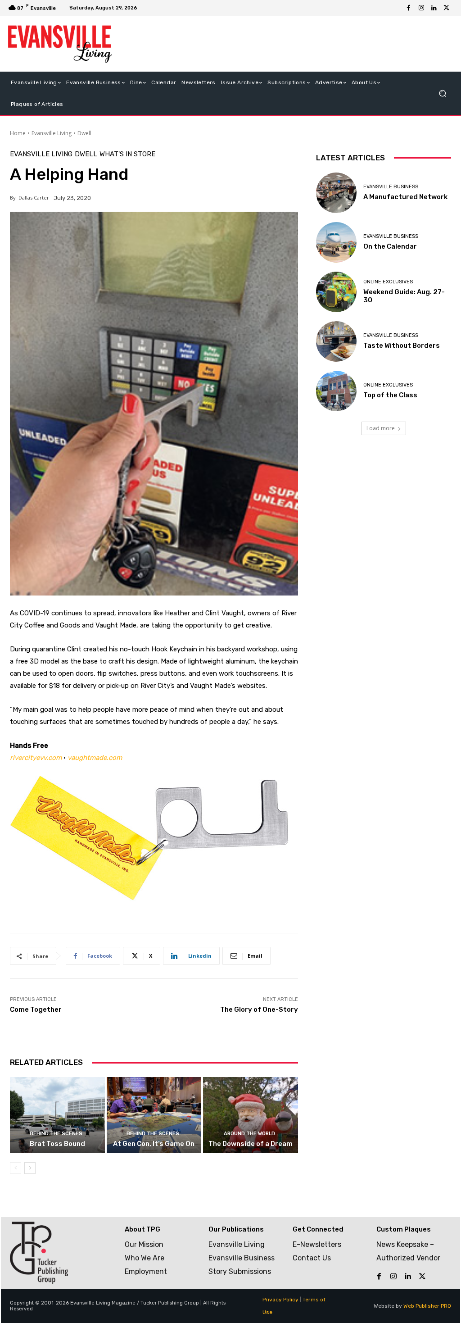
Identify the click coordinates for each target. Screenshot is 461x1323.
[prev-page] (15, 1168)
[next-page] (30, 1168)
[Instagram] (421, 8)
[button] (442, 93)
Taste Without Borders (401, 345)
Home (18, 133)
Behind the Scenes (56, 1133)
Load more (380, 428)
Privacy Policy (280, 1299)
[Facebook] (408, 8)
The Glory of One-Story (259, 1009)
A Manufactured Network (405, 197)
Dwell (84, 133)
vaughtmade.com (95, 758)
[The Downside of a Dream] (250, 1115)
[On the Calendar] (336, 242)
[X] (446, 8)
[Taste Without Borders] (336, 341)
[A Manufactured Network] (336, 193)
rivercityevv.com (36, 758)
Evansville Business (390, 186)
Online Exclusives (388, 281)
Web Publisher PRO (427, 1306)
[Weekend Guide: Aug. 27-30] (336, 292)
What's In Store (127, 154)
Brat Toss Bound (57, 1144)
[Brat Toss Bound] (57, 1115)
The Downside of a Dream (250, 1144)
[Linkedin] (434, 8)
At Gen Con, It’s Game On (153, 1144)
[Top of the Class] (336, 391)
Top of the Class (390, 395)
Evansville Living (52, 133)
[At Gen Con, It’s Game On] (154, 1115)
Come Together (36, 1009)
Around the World (249, 1133)
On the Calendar (390, 246)
